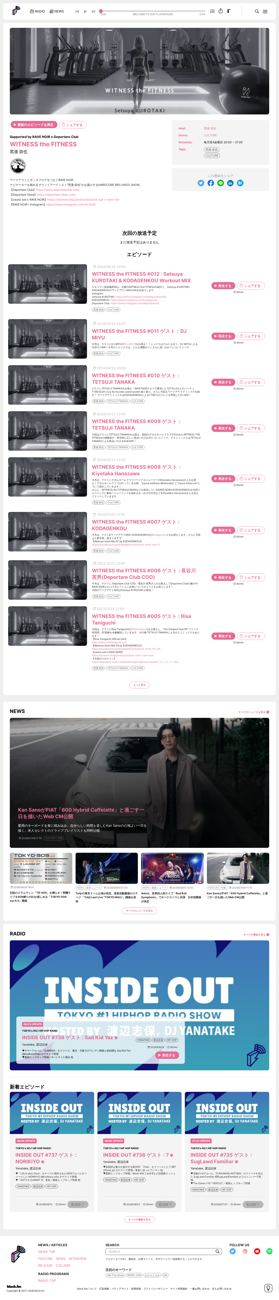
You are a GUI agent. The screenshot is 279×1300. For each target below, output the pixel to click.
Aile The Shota (115, 1275)
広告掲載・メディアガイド (114, 1288)
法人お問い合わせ (222, 1288)
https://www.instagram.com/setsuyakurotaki (141, 296)
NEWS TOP (46, 1252)
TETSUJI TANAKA (117, 401)
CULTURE (210, 135)
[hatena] (240, 183)
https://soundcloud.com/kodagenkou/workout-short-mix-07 (126, 544)
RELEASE (45, 1265)
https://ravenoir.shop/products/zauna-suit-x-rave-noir (83, 199)
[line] (220, 183)
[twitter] (201, 183)
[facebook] (211, 183)
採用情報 (136, 1288)
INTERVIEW (77, 1259)
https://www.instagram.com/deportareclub (135, 303)
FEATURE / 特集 (53, 838)
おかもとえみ (152, 1275)
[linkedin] (230, 183)
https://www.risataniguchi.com (109, 642)
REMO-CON (134, 1275)
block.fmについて (87, 1288)
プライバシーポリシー (155, 1288)
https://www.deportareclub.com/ (58, 189)
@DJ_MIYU (129, 344)
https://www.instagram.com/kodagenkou (134, 300)
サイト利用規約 (178, 1288)
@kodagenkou (159, 534)
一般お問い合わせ (200, 1288)
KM (165, 1275)
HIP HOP (172, 1039)
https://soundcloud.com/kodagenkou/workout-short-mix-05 (126, 648)
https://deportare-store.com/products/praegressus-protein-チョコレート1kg (135, 661)
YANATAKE (143, 1039)
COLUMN (63, 1265)
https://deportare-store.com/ (56, 194)
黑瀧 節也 (211, 149)
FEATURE (45, 1259)
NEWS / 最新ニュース (89, 887)
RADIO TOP (47, 1281)
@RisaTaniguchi (138, 629)
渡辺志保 (158, 1039)
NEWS (61, 1259)
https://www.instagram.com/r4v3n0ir (71, 204)
